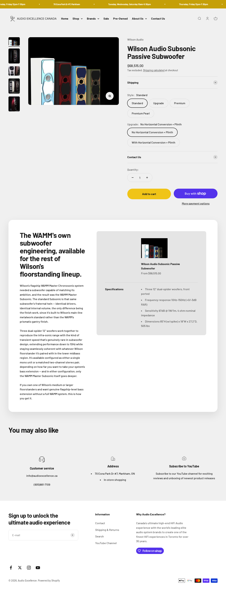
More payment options (196, 203)
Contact (100, 523)
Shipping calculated (154, 70)
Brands (91, 18)
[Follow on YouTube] (37, 567)
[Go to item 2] (14, 56)
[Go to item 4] (14, 86)
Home (64, 18)
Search (99, 536)
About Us (137, 18)
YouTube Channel (106, 543)
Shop (76, 18)
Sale (106, 18)
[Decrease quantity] (132, 177)
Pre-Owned (120, 18)
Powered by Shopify (49, 580)
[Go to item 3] (14, 71)
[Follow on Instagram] (28, 567)
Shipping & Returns (107, 529)
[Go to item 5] (14, 104)
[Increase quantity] (147, 177)
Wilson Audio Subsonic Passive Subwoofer (160, 266)
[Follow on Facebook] (10, 567)
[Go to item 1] (14, 42)
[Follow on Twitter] (19, 567)
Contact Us (158, 18)
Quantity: (133, 169)
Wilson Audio (135, 39)
